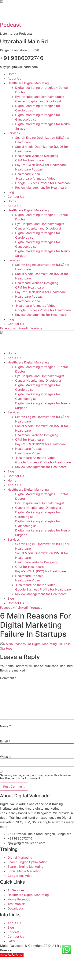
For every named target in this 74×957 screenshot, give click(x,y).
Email (5, 741)
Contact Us (16, 196)
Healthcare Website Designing (36, 156)
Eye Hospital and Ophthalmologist (39, 97)
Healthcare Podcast (29, 169)
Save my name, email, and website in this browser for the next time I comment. (36, 777)
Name (5, 726)
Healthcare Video (27, 174)
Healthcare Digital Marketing (28, 83)
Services (14, 133)
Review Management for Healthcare (41, 187)
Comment (8, 677)
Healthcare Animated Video (35, 178)
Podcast (10, 25)
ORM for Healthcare (29, 160)
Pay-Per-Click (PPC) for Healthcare (40, 165)
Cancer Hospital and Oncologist (38, 101)
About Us (14, 78)
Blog (11, 192)
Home (12, 74)
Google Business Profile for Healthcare (43, 183)
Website (5, 756)
